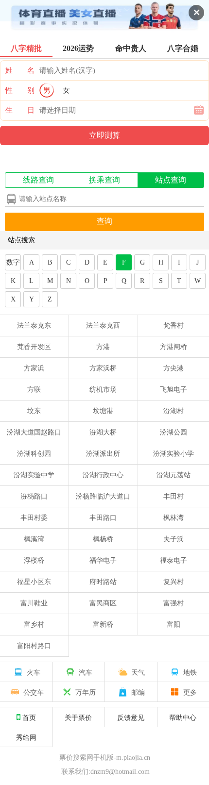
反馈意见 (130, 717)
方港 (103, 347)
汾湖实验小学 (173, 453)
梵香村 (173, 325)
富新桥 (103, 624)
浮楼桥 (34, 560)
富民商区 (103, 603)
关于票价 (78, 717)
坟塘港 (103, 411)
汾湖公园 (173, 432)
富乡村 (34, 624)
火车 (33, 672)
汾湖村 (173, 411)
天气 (138, 672)
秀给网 (26, 737)
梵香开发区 (34, 347)
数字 (13, 262)
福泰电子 (173, 560)
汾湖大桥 (103, 432)
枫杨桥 (103, 539)
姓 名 (20, 70)
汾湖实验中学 (34, 475)
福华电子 (103, 560)
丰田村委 (34, 517)
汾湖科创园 (34, 453)
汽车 (85, 672)
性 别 (20, 90)
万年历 (85, 692)
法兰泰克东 (34, 325)
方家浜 (34, 368)
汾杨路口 (34, 496)
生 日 (20, 110)
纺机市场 (103, 389)
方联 (34, 389)
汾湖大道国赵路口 (34, 432)
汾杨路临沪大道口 (103, 496)
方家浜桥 (103, 368)
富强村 (173, 603)
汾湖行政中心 (103, 475)
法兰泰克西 (103, 325)
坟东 (34, 411)
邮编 (138, 692)
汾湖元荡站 (174, 475)
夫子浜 (173, 539)
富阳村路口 (34, 646)
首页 (29, 717)
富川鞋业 (34, 603)
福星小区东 (34, 581)
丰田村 (173, 496)
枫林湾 (173, 517)
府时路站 (103, 581)
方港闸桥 (173, 347)
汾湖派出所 (103, 453)
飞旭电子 (173, 389)
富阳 (173, 624)
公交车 (33, 692)
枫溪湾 (34, 539)
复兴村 (173, 581)
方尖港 (173, 368)
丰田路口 (103, 517)
